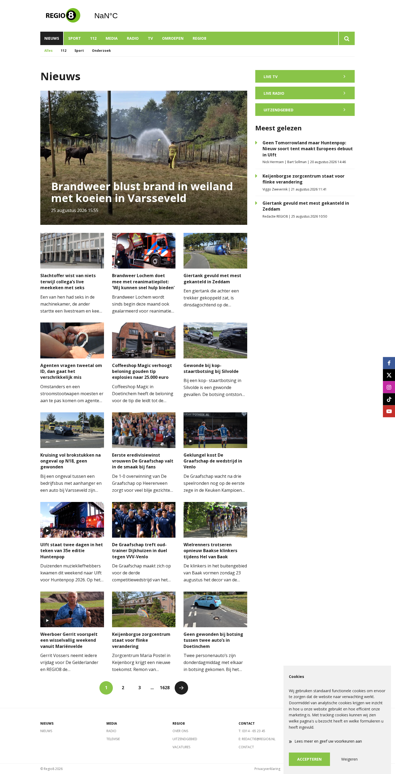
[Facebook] (389, 363)
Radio (133, 38)
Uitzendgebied (185, 739)
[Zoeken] (346, 38)
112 (93, 38)
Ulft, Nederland (119, 16)
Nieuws (51, 38)
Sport (74, 38)
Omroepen (173, 38)
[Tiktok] (389, 399)
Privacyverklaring (267, 768)
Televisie (113, 739)
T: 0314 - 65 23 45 (252, 731)
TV (150, 38)
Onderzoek (101, 50)
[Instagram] (389, 387)
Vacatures (181, 747)
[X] (389, 375)
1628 (165, 688)
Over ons (180, 731)
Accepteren (309, 759)
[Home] (63, 16)
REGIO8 (199, 38)
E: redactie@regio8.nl (257, 739)
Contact (246, 747)
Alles (48, 50)
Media (112, 38)
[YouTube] (389, 411)
